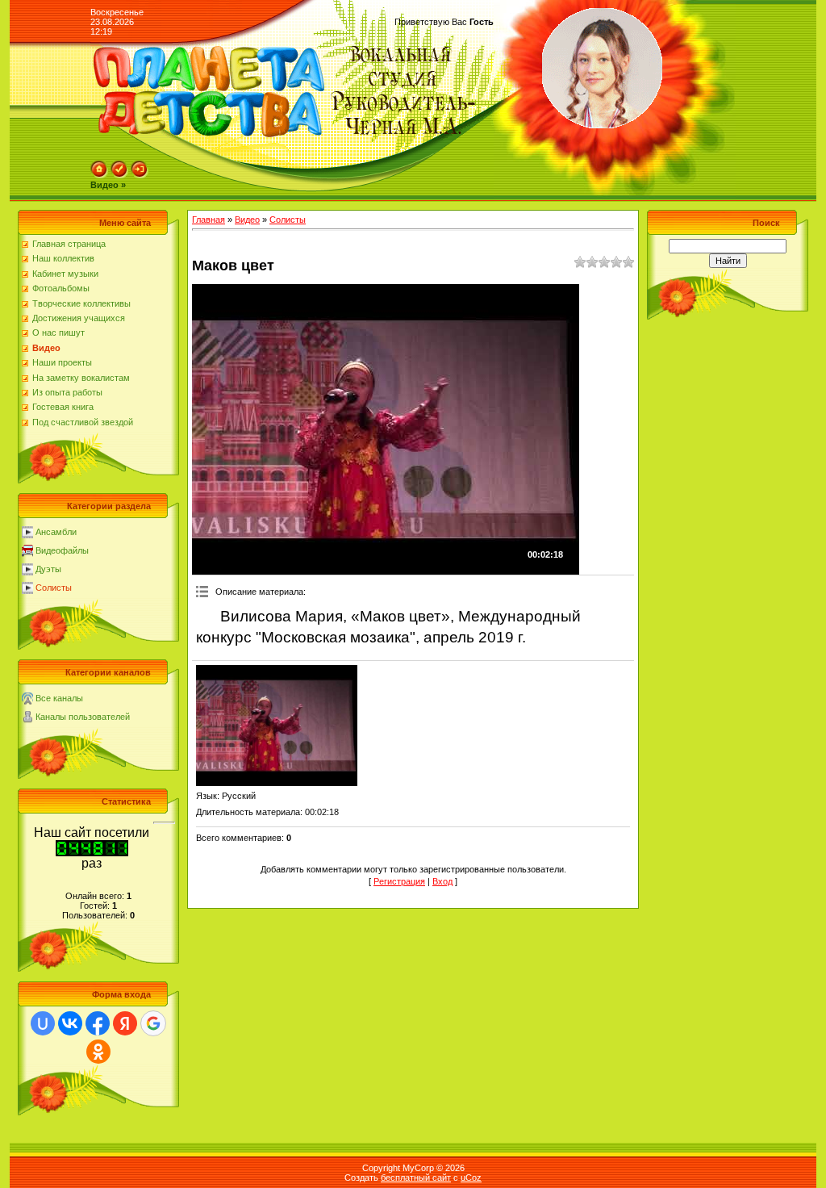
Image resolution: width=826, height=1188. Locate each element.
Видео (247, 219)
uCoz (471, 1177)
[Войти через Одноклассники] (98, 1052)
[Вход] (139, 175)
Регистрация (399, 881)
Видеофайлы (62, 550)
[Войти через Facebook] (98, 1023)
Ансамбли (56, 532)
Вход (442, 881)
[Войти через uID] (43, 1023)
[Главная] (99, 175)
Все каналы (59, 698)
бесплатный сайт (416, 1177)
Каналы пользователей (82, 717)
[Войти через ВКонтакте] (70, 1023)
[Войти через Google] (153, 1023)
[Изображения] (276, 725)
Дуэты (48, 569)
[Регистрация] (119, 175)
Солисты (53, 587)
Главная (208, 219)
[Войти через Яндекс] (125, 1023)
